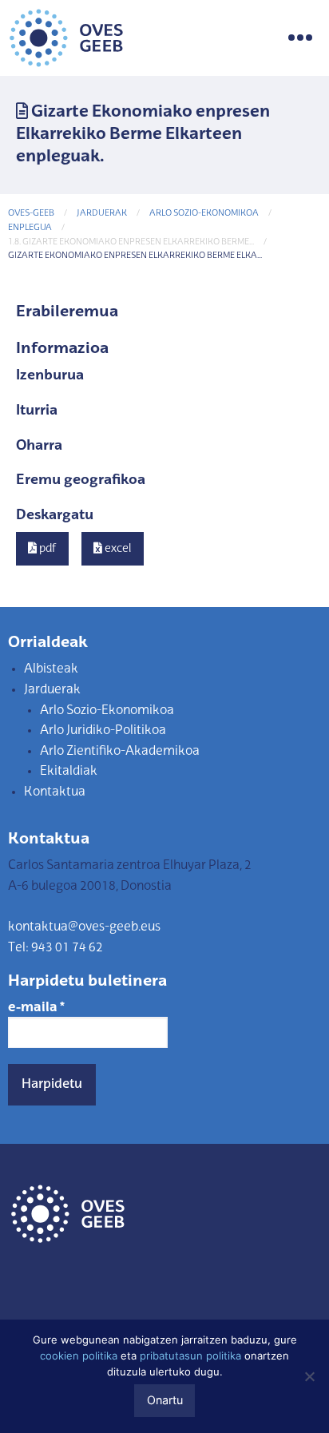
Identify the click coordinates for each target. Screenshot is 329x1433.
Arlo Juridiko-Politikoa (103, 730)
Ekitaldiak (68, 771)
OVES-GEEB (31, 213)
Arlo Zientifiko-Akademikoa (120, 751)
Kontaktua (54, 792)
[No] (309, 1376)
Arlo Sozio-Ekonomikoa (204, 213)
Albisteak (51, 669)
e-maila (36, 1008)
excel (116, 548)
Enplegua (30, 228)
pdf (46, 548)
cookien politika (78, 1355)
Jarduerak (102, 213)
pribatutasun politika (190, 1355)
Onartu (165, 1400)
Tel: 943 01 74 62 (55, 948)
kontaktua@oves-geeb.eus (84, 927)
